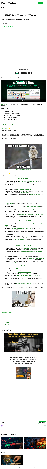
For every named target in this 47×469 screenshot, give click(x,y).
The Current (7, 318)
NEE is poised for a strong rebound (36, 258)
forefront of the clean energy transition (19, 262)
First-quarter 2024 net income (24, 272)
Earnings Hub (4, 104)
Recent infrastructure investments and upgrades (27, 275)
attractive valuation (25, 192)
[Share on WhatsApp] (14, 26)
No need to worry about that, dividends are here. (23, 169)
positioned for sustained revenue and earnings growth (31, 214)
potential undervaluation (30, 237)
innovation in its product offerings (29, 209)
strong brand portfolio (35, 194)
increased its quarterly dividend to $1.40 (23, 233)
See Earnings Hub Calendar (7, 124)
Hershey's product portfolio (21, 184)
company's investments (22, 254)
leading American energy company (29, 248)
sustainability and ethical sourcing (24, 189)
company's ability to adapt (19, 239)
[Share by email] (2, 26)
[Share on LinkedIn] (10, 26)
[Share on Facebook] (4, 26)
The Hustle (7, 324)
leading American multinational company (28, 181)
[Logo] (6, 7)
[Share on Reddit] (12, 26)
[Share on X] (6, 26)
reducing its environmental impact (32, 206)
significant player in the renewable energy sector (31, 251)
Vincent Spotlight (8, 320)
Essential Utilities (17, 268)
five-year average (8, 217)
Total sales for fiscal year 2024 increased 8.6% (21, 228)
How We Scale (8, 317)
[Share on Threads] (8, 26)
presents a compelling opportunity (23, 283)
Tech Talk (7, 322)
